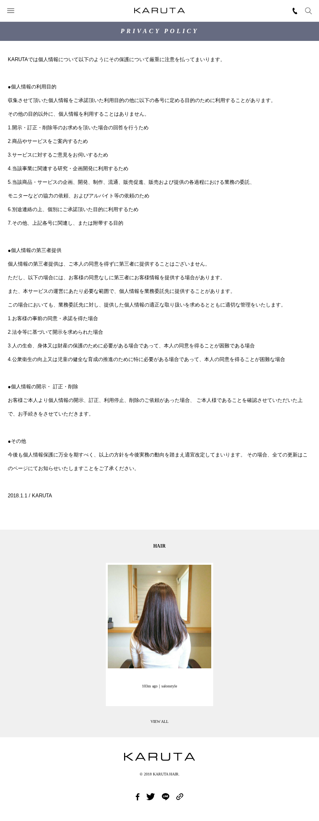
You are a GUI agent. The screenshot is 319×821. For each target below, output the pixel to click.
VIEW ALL (159, 721)
